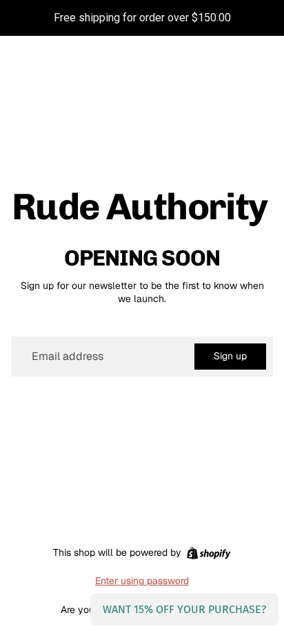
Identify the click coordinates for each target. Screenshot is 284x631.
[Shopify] (208, 553)
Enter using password (142, 580)
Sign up (230, 356)
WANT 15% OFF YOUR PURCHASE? (184, 609)
